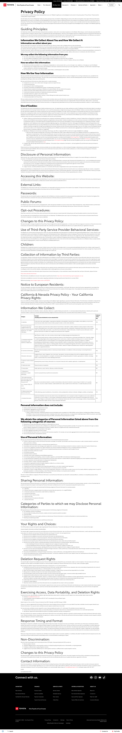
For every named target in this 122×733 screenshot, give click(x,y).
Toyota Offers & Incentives (78, 700)
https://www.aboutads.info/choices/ (28, 273)
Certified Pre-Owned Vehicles (22, 696)
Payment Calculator (39, 696)
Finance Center (38, 690)
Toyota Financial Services (40, 700)
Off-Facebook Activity (59, 140)
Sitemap (62, 720)
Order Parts (55, 700)
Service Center (56, 690)
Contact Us (92, 693)
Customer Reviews (94, 700)
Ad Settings (87, 138)
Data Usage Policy (75, 137)
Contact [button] (111, 5)
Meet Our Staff (93, 696)
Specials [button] (92, 5)
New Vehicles (19, 690)
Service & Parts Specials (77, 696)
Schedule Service (57, 693)
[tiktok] (104, 677)
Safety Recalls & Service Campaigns (55, 723)
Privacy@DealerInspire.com (34, 596)
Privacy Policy (48, 720)
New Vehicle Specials (77, 690)
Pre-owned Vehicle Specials (78, 693)
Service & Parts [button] (82, 5)
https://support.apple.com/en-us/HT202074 (40, 280)
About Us (92, 690)
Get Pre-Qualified (38, 693)
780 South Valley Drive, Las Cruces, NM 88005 (85, 1)
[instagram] (95, 677)
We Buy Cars (56, 5)
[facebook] (91, 677)
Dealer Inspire (103, 721)
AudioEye (68, 723)
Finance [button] (73, 5)
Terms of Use (69, 720)
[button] (119, 5)
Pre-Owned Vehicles (20, 693)
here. (45, 141)
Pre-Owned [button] (46, 5)
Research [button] (65, 5)
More (99, 5)
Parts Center (56, 696)
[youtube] (100, 677)
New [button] (39, 5)
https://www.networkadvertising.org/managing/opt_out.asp (70, 275)
